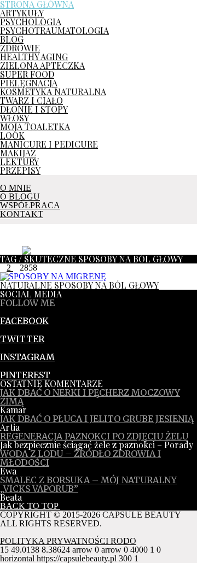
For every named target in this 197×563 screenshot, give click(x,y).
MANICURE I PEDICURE (49, 144)
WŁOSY (14, 118)
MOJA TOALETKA (35, 126)
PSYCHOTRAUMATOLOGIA (54, 30)
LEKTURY (19, 161)
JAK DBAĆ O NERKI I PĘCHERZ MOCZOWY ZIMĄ (90, 397)
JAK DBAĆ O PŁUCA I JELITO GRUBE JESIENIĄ (97, 418)
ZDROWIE (20, 48)
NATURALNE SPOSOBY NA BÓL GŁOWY (79, 285)
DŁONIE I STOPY (34, 109)
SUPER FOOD (27, 74)
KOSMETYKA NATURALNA (53, 91)
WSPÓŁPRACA (30, 205)
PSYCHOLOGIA (30, 21)
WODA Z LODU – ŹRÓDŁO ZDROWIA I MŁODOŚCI (80, 458)
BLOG (12, 39)
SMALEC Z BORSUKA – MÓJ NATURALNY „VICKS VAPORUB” (88, 484)
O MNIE (15, 187)
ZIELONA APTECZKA (42, 65)
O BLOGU (20, 196)
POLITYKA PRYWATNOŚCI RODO (68, 541)
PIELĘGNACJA (28, 83)
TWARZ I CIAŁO (31, 100)
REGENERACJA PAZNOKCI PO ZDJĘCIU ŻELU (94, 436)
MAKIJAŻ (18, 153)
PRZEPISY (20, 170)
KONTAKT (21, 214)
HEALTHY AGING (34, 56)
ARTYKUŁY (22, 13)
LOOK (12, 135)
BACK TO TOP (30, 506)
